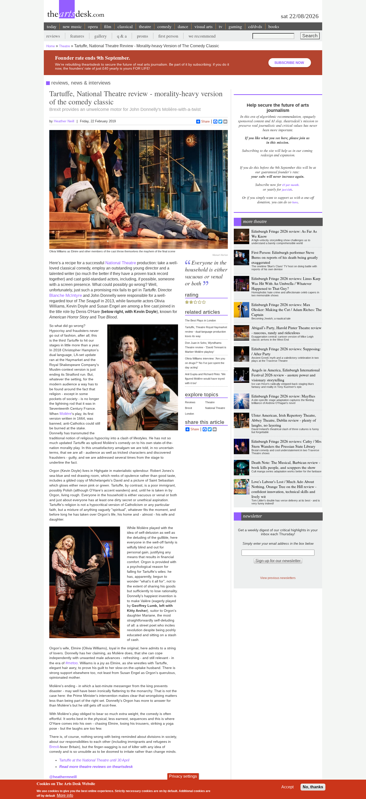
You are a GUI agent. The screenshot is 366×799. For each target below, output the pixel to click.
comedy (164, 26)
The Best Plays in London (200, 320)
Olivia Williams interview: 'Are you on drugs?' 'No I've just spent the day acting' (205, 363)
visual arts (203, 26)
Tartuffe (65, 760)
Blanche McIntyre (65, 295)
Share (205, 121)
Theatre (64, 46)
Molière (65, 413)
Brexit (54, 747)
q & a (122, 36)
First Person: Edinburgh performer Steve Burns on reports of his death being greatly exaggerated (284, 257)
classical (125, 26)
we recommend (202, 36)
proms (142, 36)
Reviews (190, 402)
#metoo (71, 663)
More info (65, 795)
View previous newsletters (278, 577)
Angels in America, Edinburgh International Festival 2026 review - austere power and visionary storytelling (285, 374)
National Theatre (120, 262)
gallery (100, 36)
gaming (235, 26)
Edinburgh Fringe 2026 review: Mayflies (283, 396)
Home (50, 46)
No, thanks (313, 787)
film (107, 26)
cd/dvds (255, 26)
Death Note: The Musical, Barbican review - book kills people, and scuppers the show (285, 465)
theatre (145, 26)
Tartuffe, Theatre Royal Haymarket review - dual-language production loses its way (206, 332)
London (189, 413)
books (273, 26)
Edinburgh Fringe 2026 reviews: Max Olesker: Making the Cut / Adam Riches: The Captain (286, 309)
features (77, 36)
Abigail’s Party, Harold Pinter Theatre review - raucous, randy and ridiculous (286, 330)
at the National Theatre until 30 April (100, 760)
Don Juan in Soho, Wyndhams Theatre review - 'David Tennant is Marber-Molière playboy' (205, 347)
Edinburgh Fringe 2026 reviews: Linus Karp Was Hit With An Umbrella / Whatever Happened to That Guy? (285, 283)
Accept (287, 787)
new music (72, 26)
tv (220, 26)
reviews (53, 36)
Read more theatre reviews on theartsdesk (96, 766)
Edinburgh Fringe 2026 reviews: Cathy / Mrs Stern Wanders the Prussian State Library (286, 444)
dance (183, 26)
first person (168, 36)
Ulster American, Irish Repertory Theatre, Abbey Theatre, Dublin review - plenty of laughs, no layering (283, 420)
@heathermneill (63, 777)
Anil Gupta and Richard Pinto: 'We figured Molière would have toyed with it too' (205, 379)
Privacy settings (183, 776)
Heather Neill (64, 121)
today (52, 26)
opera (93, 26)
